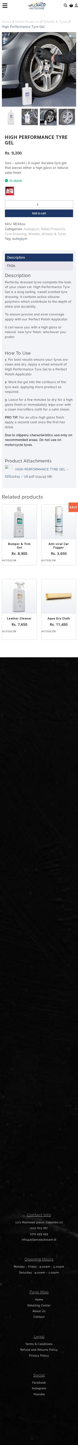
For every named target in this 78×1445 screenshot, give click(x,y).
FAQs (11, 266)
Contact (39, 1316)
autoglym (19, 239)
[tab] (39, 257)
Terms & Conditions (39, 1344)
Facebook (39, 1382)
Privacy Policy (39, 1355)
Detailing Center (39, 1305)
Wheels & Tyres (55, 22)
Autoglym (31, 229)
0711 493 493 (39, 1233)
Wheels (34, 234)
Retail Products (27, 22)
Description (16, 257)
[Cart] (71, 5)
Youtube (39, 1394)
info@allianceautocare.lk (39, 1239)
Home (6, 22)
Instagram (39, 1388)
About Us (39, 1311)
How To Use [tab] (18, 353)
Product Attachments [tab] (28, 460)
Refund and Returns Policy (39, 1349)
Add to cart (39, 213)
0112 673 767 (39, 1228)
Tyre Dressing (16, 234)
